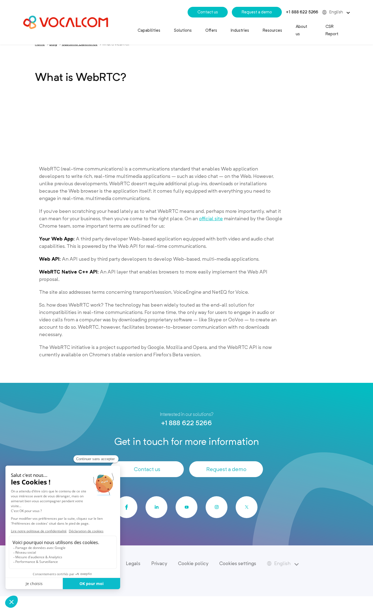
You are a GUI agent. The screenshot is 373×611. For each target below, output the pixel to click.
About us (301, 30)
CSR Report (331, 30)
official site (211, 218)
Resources (272, 30)
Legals (133, 563)
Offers (211, 30)
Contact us (207, 12)
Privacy (159, 563)
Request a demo (257, 12)
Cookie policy (193, 563)
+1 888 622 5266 (302, 12)
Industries (240, 30)
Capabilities (149, 30)
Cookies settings (237, 563)
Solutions (183, 30)
